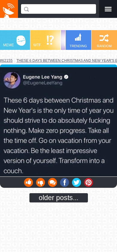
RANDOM (104, 46)
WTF (37, 45)
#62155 (6, 61)
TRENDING (78, 46)
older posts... (58, 198)
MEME (8, 45)
